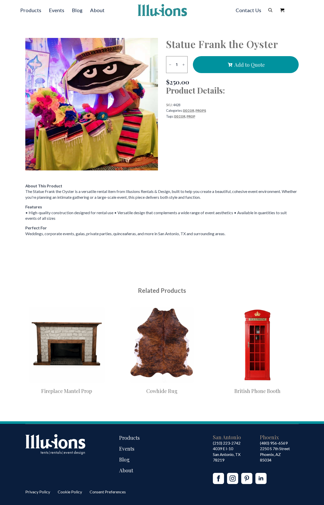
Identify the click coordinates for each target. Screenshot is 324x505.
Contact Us (248, 10)
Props (200, 111)
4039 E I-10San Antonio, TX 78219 (226, 454)
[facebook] (218, 478)
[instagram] (232, 478)
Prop (191, 116)
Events (56, 10)
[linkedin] (261, 478)
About (97, 10)
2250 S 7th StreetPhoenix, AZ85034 (275, 454)
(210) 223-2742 (226, 443)
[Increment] (183, 64)
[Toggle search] (270, 10)
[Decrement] (170, 64)
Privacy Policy (37, 491)
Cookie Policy (70, 491)
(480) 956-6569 (274, 443)
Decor (188, 111)
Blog (77, 10)
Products (30, 10)
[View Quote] (282, 10)
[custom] (246, 478)
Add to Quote (249, 64)
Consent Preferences (108, 491)
